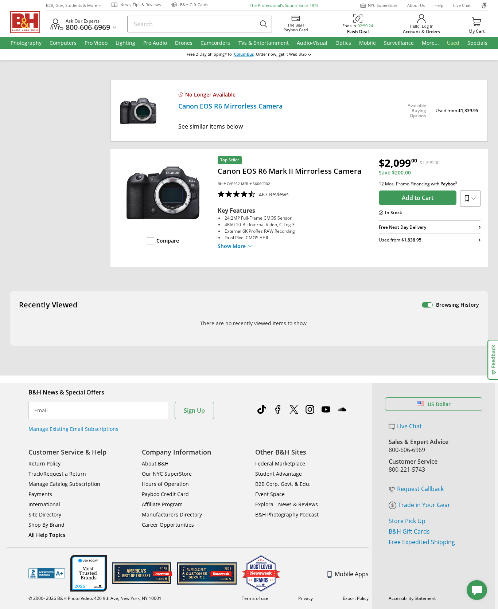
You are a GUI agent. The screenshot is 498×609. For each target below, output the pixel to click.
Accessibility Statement (412, 598)
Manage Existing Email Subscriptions (73, 429)
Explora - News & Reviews (286, 504)
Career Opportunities (168, 524)
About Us (416, 5)
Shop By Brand (46, 524)
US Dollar (439, 404)
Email (41, 410)
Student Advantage (278, 473)
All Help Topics (46, 534)
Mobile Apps (352, 574)
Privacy (305, 598)
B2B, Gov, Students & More (71, 5)
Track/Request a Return (57, 473)
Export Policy (356, 598)
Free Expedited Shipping (422, 542)
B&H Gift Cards (409, 531)
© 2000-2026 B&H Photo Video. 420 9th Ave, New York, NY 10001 (95, 598)
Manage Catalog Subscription (64, 483)
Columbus (244, 54)
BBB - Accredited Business (46, 573)
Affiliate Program (162, 504)
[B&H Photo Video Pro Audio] (28, 22)
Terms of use (255, 598)
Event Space (270, 494)
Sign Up (194, 410)
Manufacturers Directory (172, 514)
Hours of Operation (165, 483)
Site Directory (44, 514)
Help (439, 5)
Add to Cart (417, 198)
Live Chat (462, 5)
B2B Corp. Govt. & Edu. (283, 483)
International (44, 504)
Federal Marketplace (280, 463)
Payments (40, 494)
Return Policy (44, 463)
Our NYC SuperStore (167, 473)
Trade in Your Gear (424, 505)
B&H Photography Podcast (287, 514)
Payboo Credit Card (165, 494)
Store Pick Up (407, 521)
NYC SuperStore (382, 5)
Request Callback (420, 489)
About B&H (155, 463)
